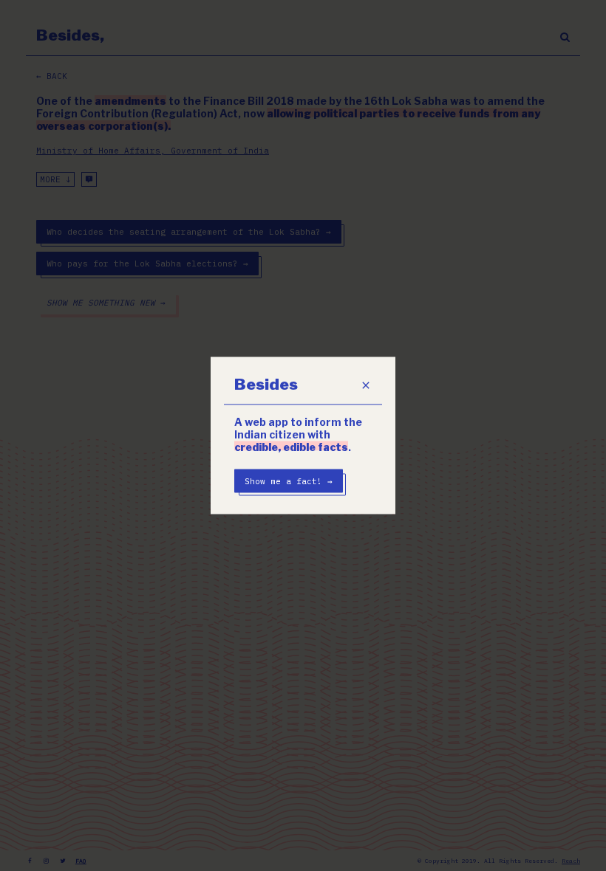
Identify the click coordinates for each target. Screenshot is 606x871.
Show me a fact (289, 481)
